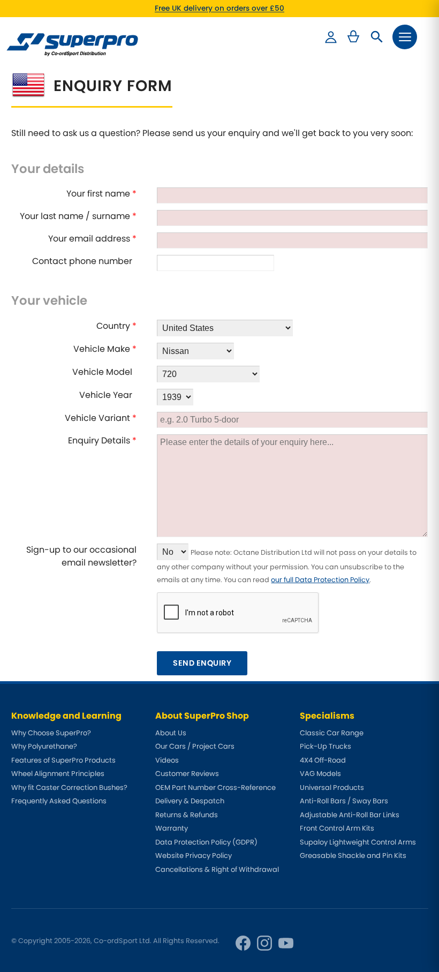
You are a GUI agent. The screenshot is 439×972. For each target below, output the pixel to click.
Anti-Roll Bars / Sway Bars (344, 801)
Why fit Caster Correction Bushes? (69, 787)
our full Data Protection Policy (320, 579)
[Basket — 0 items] (353, 37)
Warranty (171, 828)
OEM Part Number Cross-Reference (215, 787)
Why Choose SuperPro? (51, 733)
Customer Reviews (187, 773)
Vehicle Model (104, 372)
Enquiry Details (102, 440)
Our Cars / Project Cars (194, 746)
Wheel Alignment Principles (57, 773)
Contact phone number (84, 261)
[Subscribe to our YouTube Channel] (285, 943)
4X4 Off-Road (323, 760)
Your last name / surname (78, 216)
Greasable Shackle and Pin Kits (353, 855)
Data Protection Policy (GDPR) (206, 842)
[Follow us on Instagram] (264, 943)
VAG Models (320, 773)
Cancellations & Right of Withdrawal (217, 869)
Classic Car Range (332, 733)
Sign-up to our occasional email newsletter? (81, 556)
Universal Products (332, 787)
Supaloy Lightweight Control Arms (358, 842)
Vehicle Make (105, 349)
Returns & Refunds (186, 815)
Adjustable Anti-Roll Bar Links (349, 815)
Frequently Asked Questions (59, 801)
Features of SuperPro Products (63, 760)
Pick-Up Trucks (325, 746)
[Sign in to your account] (331, 37)
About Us (170, 733)
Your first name (101, 193)
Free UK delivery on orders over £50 (219, 8)
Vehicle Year (108, 395)
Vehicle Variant (101, 418)
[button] (404, 37)
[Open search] (377, 37)
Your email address (92, 238)
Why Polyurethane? (44, 746)
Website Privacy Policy (193, 855)
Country (116, 326)
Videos (167, 760)
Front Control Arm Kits (337, 828)
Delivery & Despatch (189, 801)
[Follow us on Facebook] (243, 943)
